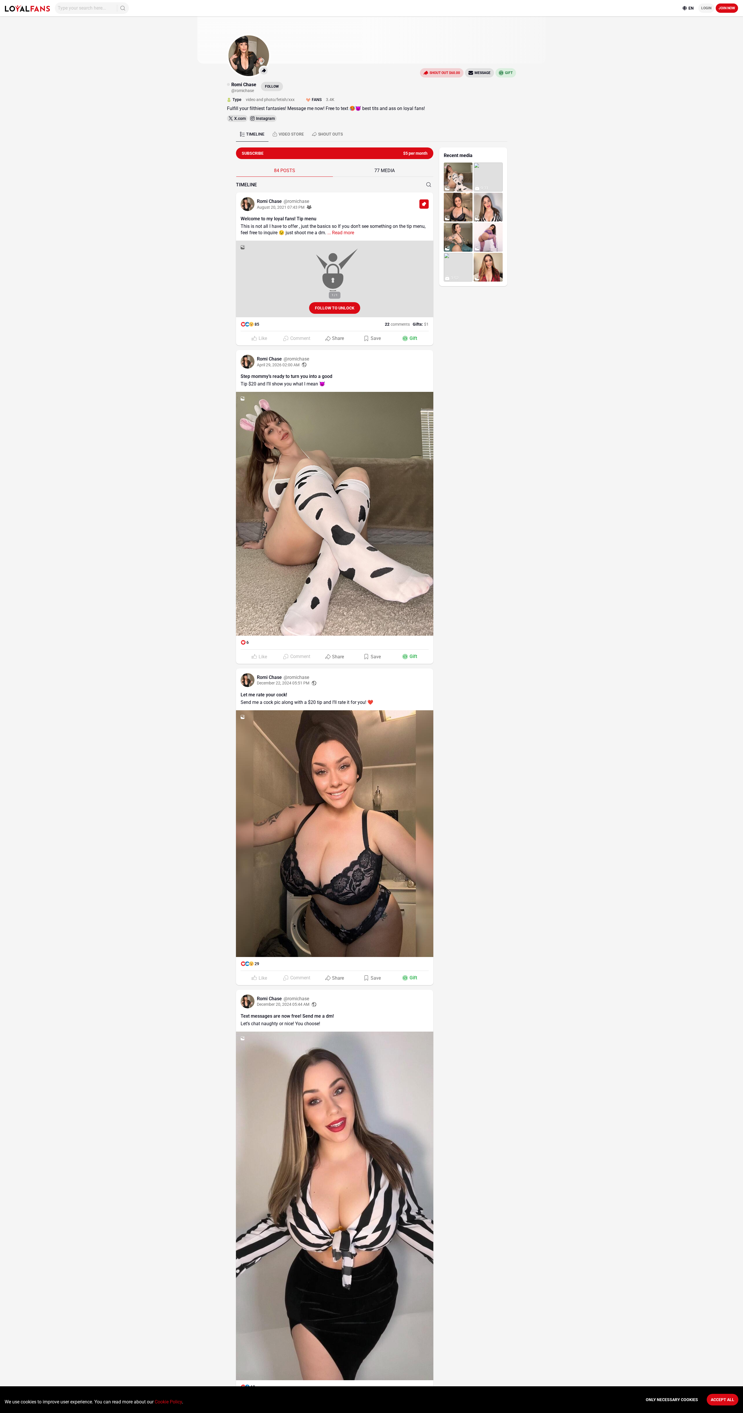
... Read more (340, 232)
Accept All (722, 1399)
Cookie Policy (168, 1402)
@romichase (296, 201)
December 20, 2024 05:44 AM (283, 1004)
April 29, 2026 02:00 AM (278, 365)
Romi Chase (270, 201)
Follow (272, 86)
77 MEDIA (384, 170)
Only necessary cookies (672, 1399)
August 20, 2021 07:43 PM (280, 207)
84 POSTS (284, 170)
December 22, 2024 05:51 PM (283, 683)
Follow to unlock (334, 308)
